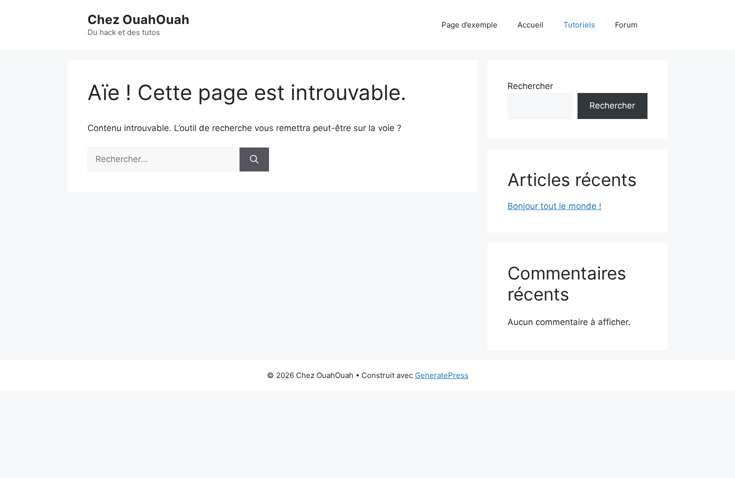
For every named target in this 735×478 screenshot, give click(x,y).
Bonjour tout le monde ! (555, 206)
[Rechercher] (254, 160)
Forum (626, 25)
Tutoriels (579, 25)
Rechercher (530, 86)
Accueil (531, 25)
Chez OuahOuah (139, 19)
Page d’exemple (470, 25)
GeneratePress (441, 375)
